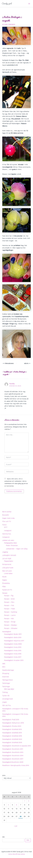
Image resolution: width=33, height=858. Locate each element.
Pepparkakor (8, 561)
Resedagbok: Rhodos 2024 (11, 726)
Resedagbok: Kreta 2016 (12, 654)
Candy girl (7, 3)
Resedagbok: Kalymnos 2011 (14, 641)
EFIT (5, 527)
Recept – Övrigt (9, 622)
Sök (3, 837)
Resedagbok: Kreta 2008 (13, 644)
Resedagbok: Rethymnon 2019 (13, 723)
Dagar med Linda (8, 518)
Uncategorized (7, 699)
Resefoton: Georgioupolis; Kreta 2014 (15, 765)
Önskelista (6, 583)
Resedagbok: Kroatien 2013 (13, 660)
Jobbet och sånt (8, 540)
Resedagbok (6, 631)
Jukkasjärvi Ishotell (9, 555)
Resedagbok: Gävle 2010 (12, 637)
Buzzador (5, 515)
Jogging (5, 552)
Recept (4, 593)
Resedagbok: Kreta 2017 (12, 657)
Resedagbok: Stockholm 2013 (12, 752)
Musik (4, 577)
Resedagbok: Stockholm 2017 (12, 759)
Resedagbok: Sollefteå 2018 (12, 736)
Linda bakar (8, 573)
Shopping (5, 673)
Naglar (4, 580)
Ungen (4, 702)
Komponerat (6, 564)
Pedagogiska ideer (10, 543)
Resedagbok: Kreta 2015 (12, 650)
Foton (4, 525)
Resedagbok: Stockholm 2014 (12, 755)
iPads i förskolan (12, 545)
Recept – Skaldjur (10, 625)
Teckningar (6, 683)
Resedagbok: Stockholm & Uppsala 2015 (16, 746)
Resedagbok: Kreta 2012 (12, 647)
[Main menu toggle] (29, 4)
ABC (3, 663)
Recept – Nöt (9, 618)
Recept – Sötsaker (10, 628)
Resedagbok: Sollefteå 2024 (12, 739)
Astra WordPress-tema (16, 854)
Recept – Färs (9, 602)
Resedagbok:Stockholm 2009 (12, 762)
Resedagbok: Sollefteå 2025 (12, 742)
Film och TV (6, 521)
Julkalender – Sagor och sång (16, 549)
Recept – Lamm (10, 615)
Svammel (5, 677)
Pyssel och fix (7, 590)
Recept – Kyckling (10, 612)
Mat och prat (7, 571)
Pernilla (12, 384)
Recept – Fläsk (9, 609)
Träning (5, 692)
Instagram (7, 530)
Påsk (4, 586)
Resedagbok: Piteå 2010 (10, 719)
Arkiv (3, 775)
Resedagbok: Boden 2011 (12, 634)
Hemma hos (6, 534)
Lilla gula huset (7, 567)
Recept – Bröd (9, 599)
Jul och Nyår (6, 558)
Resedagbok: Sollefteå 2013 (12, 729)
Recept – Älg (8, 595)
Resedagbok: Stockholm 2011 (12, 749)
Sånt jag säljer (9, 689)
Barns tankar (6, 511)
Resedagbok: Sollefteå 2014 (12, 732)
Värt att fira (6, 705)
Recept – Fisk (9, 605)
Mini (3, 667)
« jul (15, 826)
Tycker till (5, 695)
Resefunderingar (8, 670)
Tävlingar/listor (7, 680)
